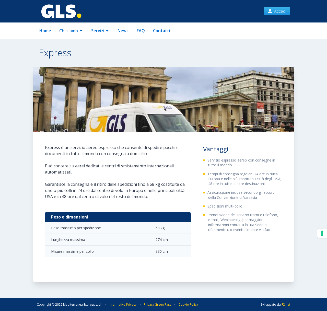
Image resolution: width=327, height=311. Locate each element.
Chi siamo (68, 30)
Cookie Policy (188, 304)
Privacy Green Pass (157, 304)
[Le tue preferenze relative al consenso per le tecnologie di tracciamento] (322, 233)
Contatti (161, 30)
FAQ (141, 30)
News (123, 30)
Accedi (280, 11)
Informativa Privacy (122, 304)
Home (45, 30)
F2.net (286, 304)
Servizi (97, 30)
